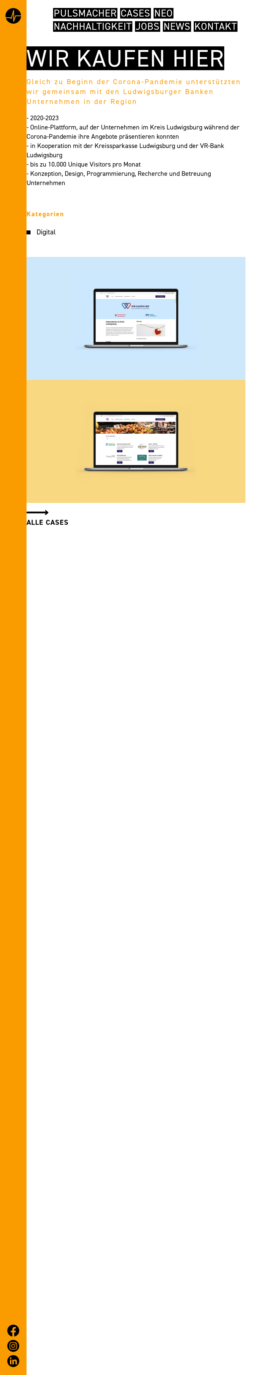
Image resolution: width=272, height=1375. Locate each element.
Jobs (148, 26)
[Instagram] (13, 1346)
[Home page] (13, 17)
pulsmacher (85, 13)
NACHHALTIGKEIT (93, 26)
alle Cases (48, 522)
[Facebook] (13, 1331)
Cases (135, 13)
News (177, 26)
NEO (163, 13)
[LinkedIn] (13, 1361)
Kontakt (215, 26)
